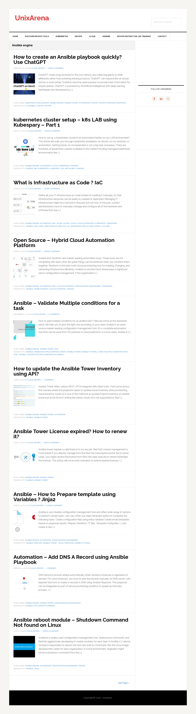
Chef (41, 226)
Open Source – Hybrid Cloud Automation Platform (64, 242)
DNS (35, 606)
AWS (54, 223)
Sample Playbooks (46, 606)
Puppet (97, 226)
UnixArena (32, 18)
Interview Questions (116, 103)
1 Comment (49, 380)
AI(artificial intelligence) (37, 103)
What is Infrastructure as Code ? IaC (58, 182)
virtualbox (70, 168)
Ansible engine (57, 103)
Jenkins (70, 289)
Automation (84, 103)
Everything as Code (53, 226)
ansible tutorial (89, 352)
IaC (68, 226)
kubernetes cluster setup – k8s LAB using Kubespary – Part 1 (65, 122)
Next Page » (123, 683)
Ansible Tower (71, 103)
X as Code (105, 226)
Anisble (29, 289)
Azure (59, 223)
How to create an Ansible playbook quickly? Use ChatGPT (67, 59)
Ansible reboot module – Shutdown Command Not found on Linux (70, 622)
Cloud (55, 166)
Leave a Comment (56, 68)
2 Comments (54, 314)
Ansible (32, 106)
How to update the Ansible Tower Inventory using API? (67, 371)
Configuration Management (88, 286)
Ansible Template (34, 543)
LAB (62, 168)
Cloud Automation (85, 223)
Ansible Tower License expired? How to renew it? (70, 433)
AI (27, 106)
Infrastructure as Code (82, 226)
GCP (64, 226)
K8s (35, 168)
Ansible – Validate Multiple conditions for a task (66, 305)
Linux (36, 669)
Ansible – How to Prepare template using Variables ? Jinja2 (64, 496)
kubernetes (63, 166)
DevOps (102, 103)
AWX (54, 286)
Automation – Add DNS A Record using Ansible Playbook (70, 559)
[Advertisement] (161, 61)
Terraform (112, 223)
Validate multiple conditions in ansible (45, 354)
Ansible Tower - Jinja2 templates (58, 543)
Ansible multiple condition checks (50, 352)
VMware (74, 166)
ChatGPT (94, 103)
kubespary (55, 168)
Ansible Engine (41, 289)
